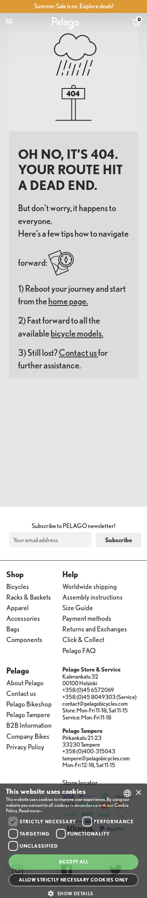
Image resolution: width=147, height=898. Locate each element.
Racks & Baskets (28, 596)
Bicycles (17, 586)
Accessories (23, 618)
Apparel (17, 607)
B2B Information (29, 725)
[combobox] (127, 793)
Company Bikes (27, 736)
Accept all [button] (73, 862)
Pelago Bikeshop (29, 703)
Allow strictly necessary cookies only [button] (73, 880)
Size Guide (77, 607)
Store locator (80, 782)
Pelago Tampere (28, 714)
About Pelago (25, 682)
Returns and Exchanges (94, 628)
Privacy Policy (25, 746)
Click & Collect (83, 639)
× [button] (138, 793)
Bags (13, 628)
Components (24, 639)
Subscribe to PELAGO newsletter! (73, 526)
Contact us (78, 352)
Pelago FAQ (79, 650)
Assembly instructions (92, 596)
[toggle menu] (9, 21)
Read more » (30, 810)
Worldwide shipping (89, 586)
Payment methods (86, 618)
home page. (68, 301)
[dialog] (73, 841)
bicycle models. (77, 333)
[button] (73, 893)
